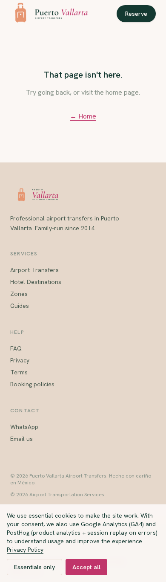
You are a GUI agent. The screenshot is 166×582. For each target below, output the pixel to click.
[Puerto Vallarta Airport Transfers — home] (49, 13)
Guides (19, 306)
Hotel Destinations (35, 282)
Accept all (86, 567)
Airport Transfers (34, 270)
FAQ (16, 348)
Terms (19, 372)
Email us (21, 439)
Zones (19, 294)
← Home (83, 116)
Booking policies (32, 384)
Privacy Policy (25, 549)
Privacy (19, 360)
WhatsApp (24, 427)
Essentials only (34, 567)
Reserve (136, 13)
